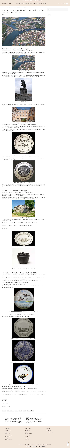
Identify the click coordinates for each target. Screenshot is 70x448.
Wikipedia (22, 101)
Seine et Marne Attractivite (22, 122)
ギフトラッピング (35, 3)
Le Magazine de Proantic (6, 403)
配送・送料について (7, 438)
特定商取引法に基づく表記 (28, 433)
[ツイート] (8, 406)
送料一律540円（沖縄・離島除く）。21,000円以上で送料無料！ (32, 0)
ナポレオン (16, 410)
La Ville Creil (21, 217)
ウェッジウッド (7, 129)
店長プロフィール (27, 430)
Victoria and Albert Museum (20, 155)
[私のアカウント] (61, 3)
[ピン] (9, 406)
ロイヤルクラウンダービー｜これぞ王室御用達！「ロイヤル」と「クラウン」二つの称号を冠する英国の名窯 (34, 420)
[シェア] (6, 406)
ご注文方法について (7, 433)
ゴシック (8, 410)
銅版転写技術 (15, 284)
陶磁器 (32, 410)
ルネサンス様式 (7, 73)
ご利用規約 (26, 438)
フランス (20, 410)
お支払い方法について (7, 436)
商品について (6, 432)
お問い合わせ (27, 439)
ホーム (17, 3)
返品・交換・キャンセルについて (9, 439)
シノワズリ (28, 314)
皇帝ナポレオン (15, 75)
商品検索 (44, 3)
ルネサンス (24, 410)
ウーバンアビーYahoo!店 (49, 432)
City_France (4, 410)
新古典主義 (28, 410)
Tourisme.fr (22, 70)
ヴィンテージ (30, 3)
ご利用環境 (26, 436)
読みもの (40, 3)
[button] (66, 9)
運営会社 (26, 432)
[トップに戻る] (68, 445)
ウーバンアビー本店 (48, 430)
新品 (25, 3)
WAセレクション (21, 3)
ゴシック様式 (38, 72)
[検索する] (58, 3)
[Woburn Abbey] (6, 3)
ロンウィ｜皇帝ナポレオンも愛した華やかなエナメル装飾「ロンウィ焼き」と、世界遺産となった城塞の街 (13, 420)
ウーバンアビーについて (8, 430)
